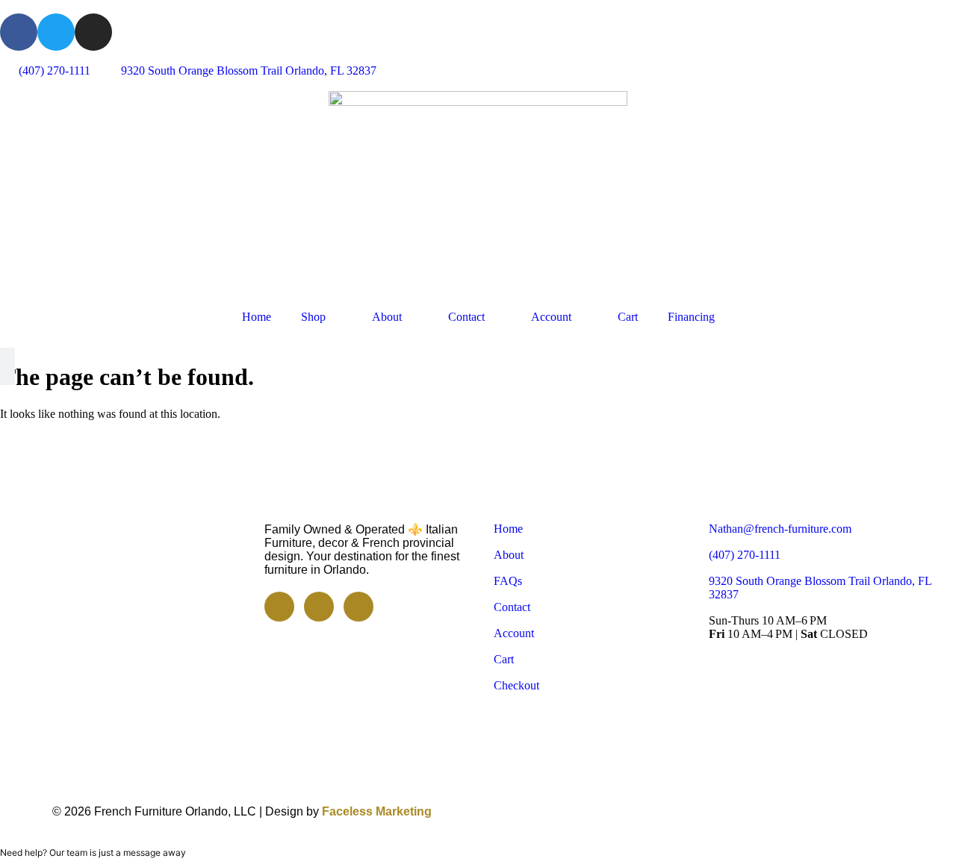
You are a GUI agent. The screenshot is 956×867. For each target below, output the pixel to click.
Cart (628, 316)
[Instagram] (93, 32)
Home (256, 316)
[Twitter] (56, 32)
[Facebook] (18, 32)
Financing (691, 316)
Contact (466, 316)
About (387, 316)
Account (551, 316)
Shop (313, 316)
